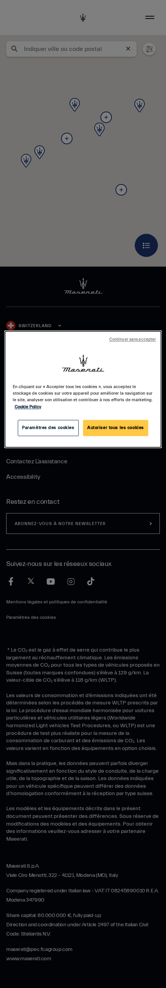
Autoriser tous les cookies (115, 427)
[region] (83, 389)
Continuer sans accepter (132, 340)
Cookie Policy (28, 406)
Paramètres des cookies (48, 427)
